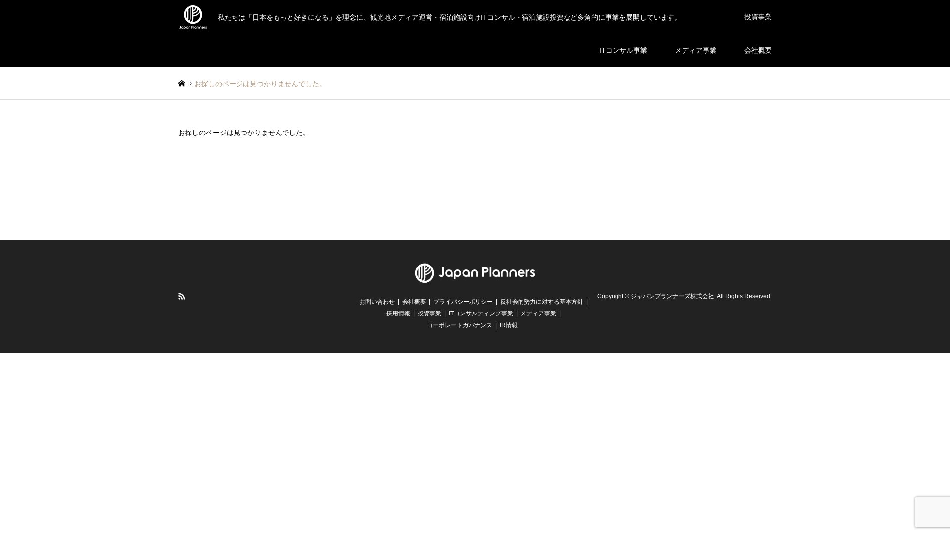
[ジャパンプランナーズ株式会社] (475, 279)
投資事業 (758, 17)
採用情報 (398, 313)
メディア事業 (695, 50)
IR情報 (509, 325)
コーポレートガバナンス (459, 325)
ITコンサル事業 (623, 50)
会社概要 (758, 50)
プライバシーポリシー (463, 301)
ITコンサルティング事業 (481, 313)
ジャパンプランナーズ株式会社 (672, 296)
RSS (181, 296)
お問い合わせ (377, 301)
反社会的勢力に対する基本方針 (541, 301)
